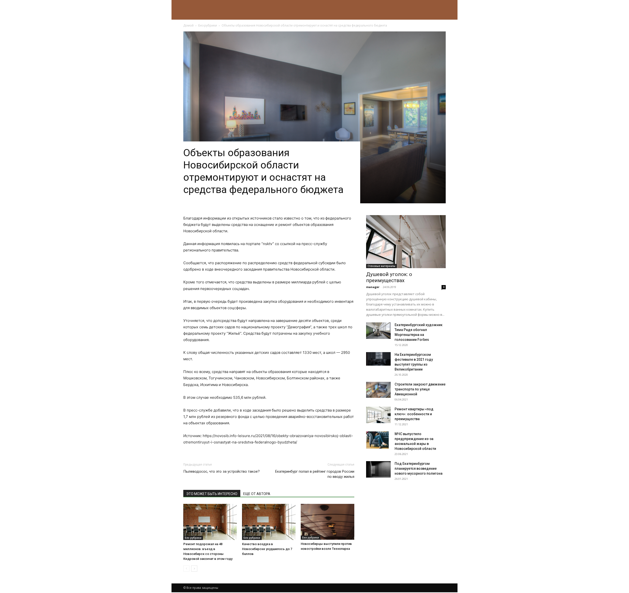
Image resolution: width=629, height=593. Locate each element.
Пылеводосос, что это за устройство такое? (221, 471)
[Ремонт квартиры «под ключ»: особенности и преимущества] (378, 415)
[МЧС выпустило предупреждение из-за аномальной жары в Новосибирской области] (377, 440)
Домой (188, 25)
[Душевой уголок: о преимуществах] (406, 241)
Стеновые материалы (381, 266)
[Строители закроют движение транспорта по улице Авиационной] (378, 390)
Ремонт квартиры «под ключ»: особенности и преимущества (414, 414)
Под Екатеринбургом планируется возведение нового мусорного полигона (419, 468)
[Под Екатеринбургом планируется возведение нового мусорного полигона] (378, 469)
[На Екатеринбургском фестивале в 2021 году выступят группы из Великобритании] (378, 359)
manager (372, 287)
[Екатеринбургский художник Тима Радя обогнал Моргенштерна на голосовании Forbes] (378, 330)
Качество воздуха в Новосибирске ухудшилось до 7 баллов (267, 549)
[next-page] (194, 568)
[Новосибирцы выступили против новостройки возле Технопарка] (327, 521)
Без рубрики (207, 25)
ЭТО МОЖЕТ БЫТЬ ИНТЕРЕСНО (211, 494)
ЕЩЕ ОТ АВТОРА (256, 494)
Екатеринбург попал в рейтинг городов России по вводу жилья (314, 474)
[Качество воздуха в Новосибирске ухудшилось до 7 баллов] (269, 522)
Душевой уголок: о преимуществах (389, 277)
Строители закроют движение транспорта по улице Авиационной (420, 389)
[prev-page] (186, 568)
